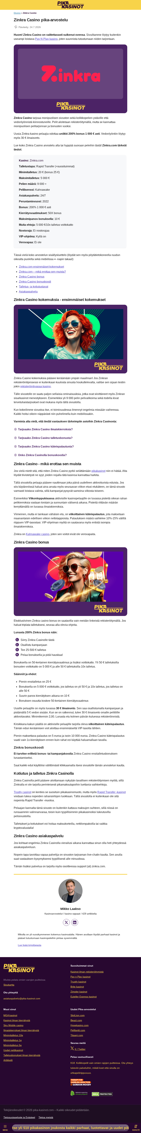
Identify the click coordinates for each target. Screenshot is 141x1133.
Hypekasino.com (79, 1025)
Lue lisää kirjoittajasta (29, 945)
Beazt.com (76, 1020)
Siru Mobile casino (13, 1025)
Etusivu (17, 13)
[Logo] (70, 4)
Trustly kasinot (78, 981)
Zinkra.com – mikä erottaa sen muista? (42, 271)
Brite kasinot (77, 986)
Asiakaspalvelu (28, 291)
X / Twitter (80, 1049)
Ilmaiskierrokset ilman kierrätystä (21, 1030)
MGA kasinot (10, 1015)
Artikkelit (8, 1060)
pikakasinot (98, 470)
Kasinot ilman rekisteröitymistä (87, 971)
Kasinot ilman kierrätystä (16, 1020)
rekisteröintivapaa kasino (35, 386)
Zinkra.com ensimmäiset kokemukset (41, 266)
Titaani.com (76, 1035)
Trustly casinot (22, 792)
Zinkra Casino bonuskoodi (35, 281)
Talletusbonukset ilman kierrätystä (21, 1055)
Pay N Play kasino (46, 38)
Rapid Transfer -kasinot (111, 792)
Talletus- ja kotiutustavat (33, 286)
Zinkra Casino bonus (31, 276)
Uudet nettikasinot (13, 1050)
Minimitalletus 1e (12, 1040)
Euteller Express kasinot (83, 996)
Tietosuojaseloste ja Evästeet (19, 1117)
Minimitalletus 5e (12, 1045)
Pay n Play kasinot (80, 976)
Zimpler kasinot (78, 991)
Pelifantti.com (77, 1030)
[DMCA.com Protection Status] (102, 1095)
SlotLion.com (77, 1015)
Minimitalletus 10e (13, 1035)
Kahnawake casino (37, 534)
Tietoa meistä (46, 1117)
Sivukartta (8, 984)
